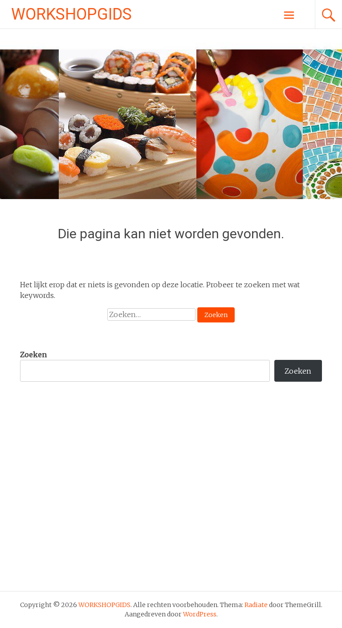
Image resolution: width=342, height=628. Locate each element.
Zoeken (33, 354)
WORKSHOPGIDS (71, 14)
